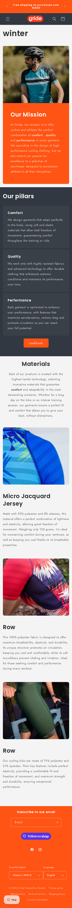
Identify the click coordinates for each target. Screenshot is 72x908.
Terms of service (37, 893)
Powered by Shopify (35, 887)
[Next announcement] (65, 6)
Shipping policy (57, 893)
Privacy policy (56, 887)
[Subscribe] (57, 822)
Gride (21, 887)
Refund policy (18, 893)
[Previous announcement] (7, 6)
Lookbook (36, 343)
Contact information (38, 899)
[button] (7, 19)
